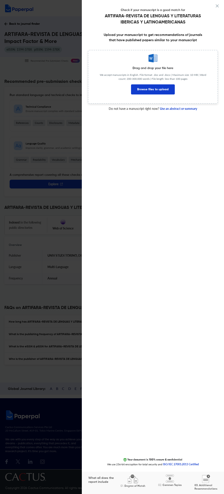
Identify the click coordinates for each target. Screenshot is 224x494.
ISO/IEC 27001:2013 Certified (181, 464)
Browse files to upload (153, 89)
